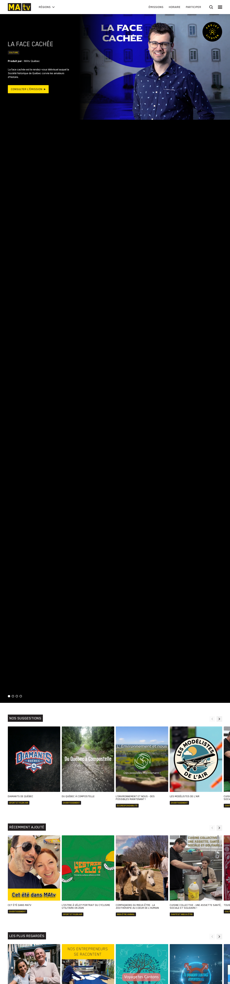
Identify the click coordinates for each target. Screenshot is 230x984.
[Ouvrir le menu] (220, 7)
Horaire (175, 7)
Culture (13, 52)
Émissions (156, 7)
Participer (193, 7)
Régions (45, 7)
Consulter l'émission (26, 89)
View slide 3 (17, 696)
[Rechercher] (211, 7)
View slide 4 (21, 696)
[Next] (219, 719)
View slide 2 (13, 696)
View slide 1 (9, 696)
